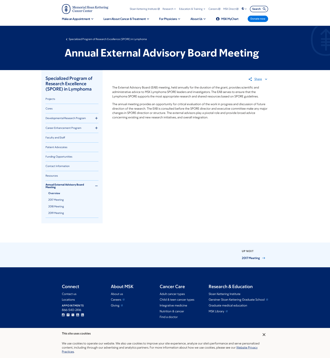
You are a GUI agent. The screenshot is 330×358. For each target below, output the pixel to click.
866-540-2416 (71, 310)
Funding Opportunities (59, 156)
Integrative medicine (173, 305)
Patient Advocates (56, 147)
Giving (115, 305)
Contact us (69, 294)
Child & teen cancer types (177, 299)
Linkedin (82, 315)
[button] (170, 8)
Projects (50, 98)
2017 (251, 258)
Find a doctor (169, 317)
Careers (116, 299)
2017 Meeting (56, 199)
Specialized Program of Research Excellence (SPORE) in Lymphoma (108, 39)
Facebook (68, 315)
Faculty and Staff (55, 137)
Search (256, 8)
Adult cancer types (172, 294)
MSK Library (217, 311)
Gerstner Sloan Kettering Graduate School (237, 299)
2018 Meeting (56, 206)
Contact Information (58, 166)
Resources (52, 175)
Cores (49, 108)
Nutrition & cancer (172, 311)
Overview (54, 193)
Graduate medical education (228, 305)
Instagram (63, 315)
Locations (68, 299)
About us (117, 294)
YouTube (77, 315)
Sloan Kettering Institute (224, 294)
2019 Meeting (56, 212)
